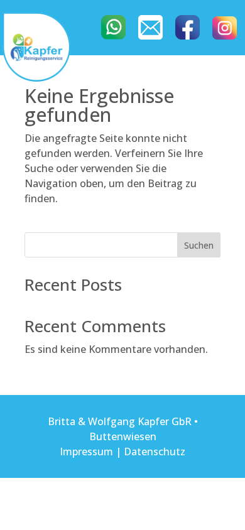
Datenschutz (154, 451)
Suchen (199, 245)
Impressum (86, 451)
